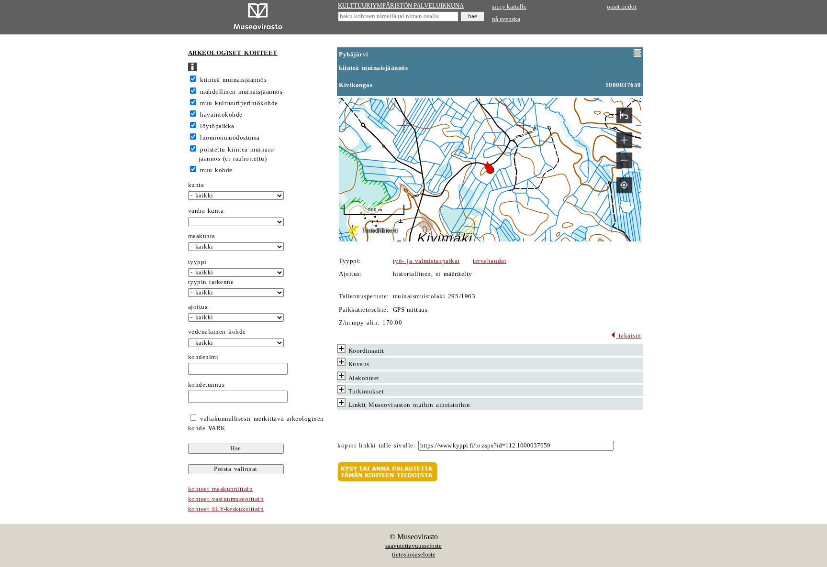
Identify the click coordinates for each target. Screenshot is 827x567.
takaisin (628, 335)
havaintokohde (221, 114)
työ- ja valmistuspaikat (426, 261)
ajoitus (198, 307)
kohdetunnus (206, 385)
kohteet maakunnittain (220, 489)
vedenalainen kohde (217, 331)
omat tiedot (622, 6)
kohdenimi (203, 357)
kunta (196, 185)
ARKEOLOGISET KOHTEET (233, 53)
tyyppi (197, 262)
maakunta (201, 236)
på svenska (506, 19)
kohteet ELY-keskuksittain (226, 509)
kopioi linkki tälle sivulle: (376, 445)
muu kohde (216, 170)
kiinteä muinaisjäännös (233, 79)
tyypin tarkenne (211, 282)
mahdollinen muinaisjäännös (241, 91)
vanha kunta (206, 210)
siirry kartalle (509, 6)
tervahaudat (489, 261)
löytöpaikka (217, 126)
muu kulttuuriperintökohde (239, 103)
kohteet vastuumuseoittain (226, 499)
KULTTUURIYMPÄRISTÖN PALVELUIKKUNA (401, 5)
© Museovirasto (414, 537)
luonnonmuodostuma (230, 137)
